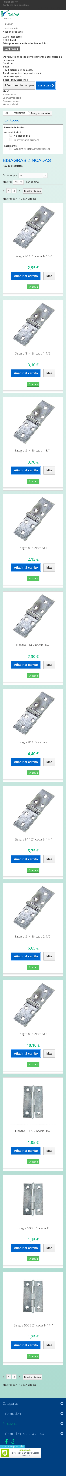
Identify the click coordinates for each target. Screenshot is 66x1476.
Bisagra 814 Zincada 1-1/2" (33, 353)
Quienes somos (11, 101)
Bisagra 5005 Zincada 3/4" (33, 1131)
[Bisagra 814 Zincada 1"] (33, 519)
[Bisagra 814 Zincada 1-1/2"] (33, 324)
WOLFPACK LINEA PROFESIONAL (32, 149)
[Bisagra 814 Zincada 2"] (33, 713)
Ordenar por (10, 175)
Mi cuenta (10, 1423)
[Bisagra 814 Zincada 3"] (33, 1005)
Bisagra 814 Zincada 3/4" (33, 645)
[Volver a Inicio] (6, 113)
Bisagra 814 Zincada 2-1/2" (33, 936)
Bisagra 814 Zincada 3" (33, 1034)
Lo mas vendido (12, 97)
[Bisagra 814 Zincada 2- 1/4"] (33, 810)
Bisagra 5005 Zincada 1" (33, 1228)
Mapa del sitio (11, 104)
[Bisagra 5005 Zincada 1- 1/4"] (33, 1296)
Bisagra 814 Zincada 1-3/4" (33, 450)
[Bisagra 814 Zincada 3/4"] (33, 616)
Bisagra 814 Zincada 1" (33, 548)
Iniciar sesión (10, 1)
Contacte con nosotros (16, 5)
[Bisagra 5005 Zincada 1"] (33, 1199)
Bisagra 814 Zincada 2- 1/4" (33, 839)
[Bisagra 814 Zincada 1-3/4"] (33, 421)
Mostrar (7, 181)
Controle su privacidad (12, 1446)
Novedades (9, 94)
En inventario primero (26, 140)
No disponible (22, 135)
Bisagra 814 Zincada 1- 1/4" (33, 256)
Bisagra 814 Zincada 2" (33, 742)
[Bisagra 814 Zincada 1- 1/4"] (33, 227)
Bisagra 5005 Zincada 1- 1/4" (33, 1325)
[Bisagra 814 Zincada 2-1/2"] (33, 907)
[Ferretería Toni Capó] (11, 14)
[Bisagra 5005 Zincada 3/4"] (33, 1102)
